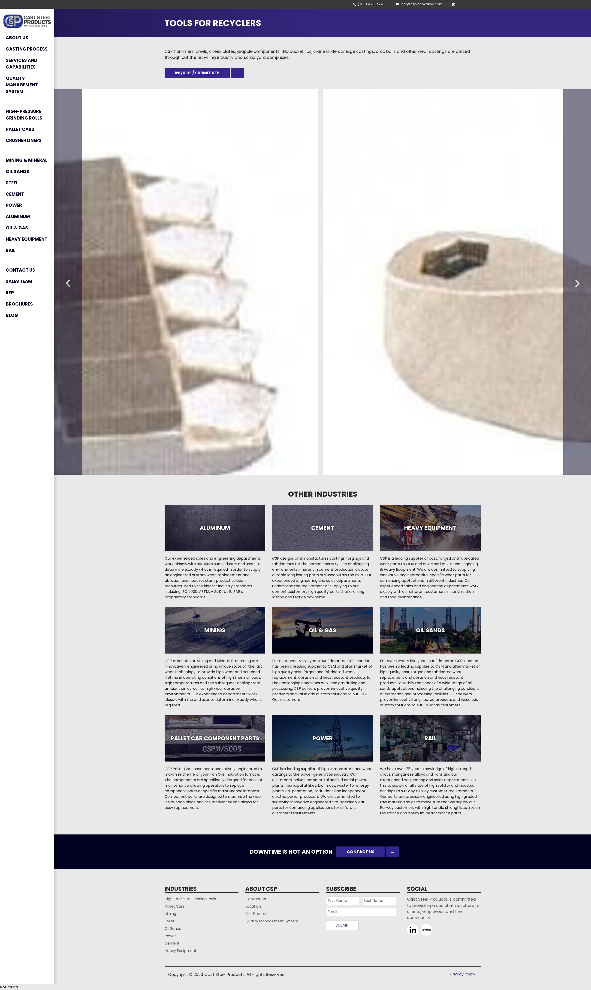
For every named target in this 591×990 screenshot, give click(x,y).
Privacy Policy (462, 974)
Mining (170, 913)
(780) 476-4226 (371, 4)
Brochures (19, 304)
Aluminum (18, 216)
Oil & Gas (17, 228)
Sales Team (19, 281)
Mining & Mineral (26, 160)
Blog (12, 315)
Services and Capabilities (21, 63)
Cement (15, 194)
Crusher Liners (24, 140)
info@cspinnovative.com (422, 4)
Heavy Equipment (26, 239)
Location (253, 906)
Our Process (256, 913)
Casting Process (27, 49)
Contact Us (20, 270)
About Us (17, 38)
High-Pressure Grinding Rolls (24, 114)
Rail (10, 250)
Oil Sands (17, 171)
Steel (12, 183)
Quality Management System (22, 85)
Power (14, 205)
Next (577, 282)
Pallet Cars (20, 129)
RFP (10, 293)
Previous (68, 282)
